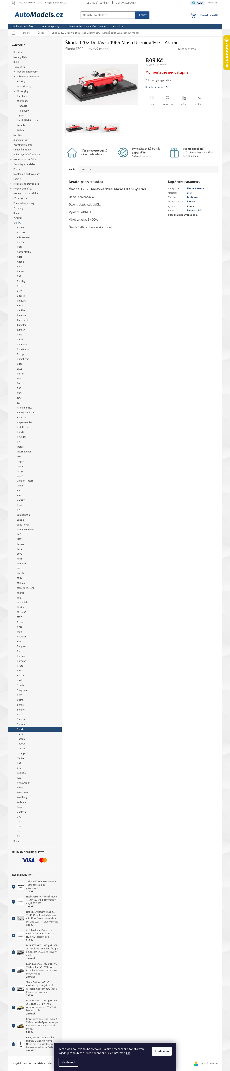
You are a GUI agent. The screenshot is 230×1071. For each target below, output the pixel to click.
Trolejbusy (23, 111)
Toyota (21, 744)
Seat (19, 695)
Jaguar (21, 461)
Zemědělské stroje (27, 120)
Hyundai (21, 437)
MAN (19, 559)
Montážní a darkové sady (27, 174)
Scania (20, 685)
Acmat (20, 228)
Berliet (20, 286)
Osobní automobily (27, 72)
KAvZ (20, 490)
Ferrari (20, 374)
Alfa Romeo (23, 237)
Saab (20, 680)
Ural (19, 768)
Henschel (22, 417)
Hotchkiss (22, 427)
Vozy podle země (22, 145)
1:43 (189, 193)
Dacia (20, 339)
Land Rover (23, 525)
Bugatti (21, 296)
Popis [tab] (72, 169)
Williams (21, 802)
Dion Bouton (23, 349)
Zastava (21, 812)
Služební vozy (21, 140)
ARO (19, 247)
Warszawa (22, 792)
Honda (20, 432)
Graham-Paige (24, 408)
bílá (200, 210)
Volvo (20, 788)
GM (19, 403)
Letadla (21, 125)
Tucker (21, 758)
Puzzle (17, 169)
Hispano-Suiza (24, 422)
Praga (20, 666)
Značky (17, 223)
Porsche (21, 661)
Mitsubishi (22, 602)
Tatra (20, 734)
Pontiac (21, 656)
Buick (20, 305)
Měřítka (17, 135)
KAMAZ (21, 500)
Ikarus (20, 447)
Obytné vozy (24, 86)
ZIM (19, 826)
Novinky (17, 52)
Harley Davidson (26, 412)
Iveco (20, 456)
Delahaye (22, 344)
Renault (21, 675)
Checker (21, 315)
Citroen (21, 330)
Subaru (21, 719)
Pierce (20, 651)
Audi (19, 257)
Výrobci (17, 218)
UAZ (19, 763)
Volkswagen (23, 783)
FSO (19, 393)
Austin (20, 262)
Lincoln (21, 544)
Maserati (22, 563)
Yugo (20, 807)
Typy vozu (19, 67)
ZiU (19, 836)
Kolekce (17, 62)
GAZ (19, 398)
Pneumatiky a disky (23, 203)
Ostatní (21, 130)
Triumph (21, 753)
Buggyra (21, 301)
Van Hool (21, 773)
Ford (19, 383)
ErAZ (19, 369)
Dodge (20, 354)
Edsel (20, 364)
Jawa (20, 466)
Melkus (21, 583)
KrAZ (19, 505)
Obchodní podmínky (98, 3)
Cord (19, 335)
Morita (20, 607)
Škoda (20, 729)
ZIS (19, 831)
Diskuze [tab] (86, 169)
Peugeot (22, 646)
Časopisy (18, 208)
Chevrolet (22, 320)
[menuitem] (22, 26)
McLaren (21, 578)
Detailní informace (155, 87)
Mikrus (20, 593)
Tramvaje (22, 106)
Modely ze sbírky (22, 189)
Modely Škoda (195, 188)
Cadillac (21, 310)
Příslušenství (20, 198)
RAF (19, 671)
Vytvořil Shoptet (210, 1063)
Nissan (20, 622)
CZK (200, 3)
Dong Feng (23, 359)
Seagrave (22, 690)
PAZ (19, 641)
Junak (20, 486)
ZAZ (19, 817)
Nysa (19, 627)
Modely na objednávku (25, 193)
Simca (20, 705)
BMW (19, 291)
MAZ (19, 568)
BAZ (19, 276)
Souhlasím (162, 1051)
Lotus (20, 549)
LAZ (19, 534)
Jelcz (20, 476)
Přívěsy (21, 81)
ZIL (18, 822)
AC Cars (21, 232)
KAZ (19, 495)
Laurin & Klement (26, 529)
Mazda (20, 573)
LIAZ (19, 539)
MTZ (19, 617)
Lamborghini (23, 515)
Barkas (21, 271)
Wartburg (22, 797)
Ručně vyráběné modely (26, 154)
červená (192, 210)
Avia (19, 266)
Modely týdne (20, 57)
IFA (18, 442)
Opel (19, 632)
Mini (19, 598)
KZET (20, 510)
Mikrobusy (22, 101)
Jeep (20, 471)
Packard (21, 637)
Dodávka (192, 197)
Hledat (142, 15)
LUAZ (20, 554)
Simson (21, 710)
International (24, 452)
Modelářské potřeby (24, 159)
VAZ (19, 778)
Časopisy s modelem (24, 164)
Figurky (17, 179)
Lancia (20, 520)
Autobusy (22, 96)
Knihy (16, 213)
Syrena (21, 724)
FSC (19, 388)
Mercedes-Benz (25, 588)
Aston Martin (24, 252)
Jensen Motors (25, 481)
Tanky (20, 116)
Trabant (21, 748)
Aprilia (20, 242)
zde (128, 1053)
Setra (20, 700)
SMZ (19, 714)
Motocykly (22, 91)
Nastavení (68, 1062)
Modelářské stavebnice (26, 184)
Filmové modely (22, 150)
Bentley (21, 281)
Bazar (16, 841)
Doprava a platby (126, 3)
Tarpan (21, 739)
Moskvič (21, 612)
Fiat (19, 379)
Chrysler (21, 325)
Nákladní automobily (28, 76)
